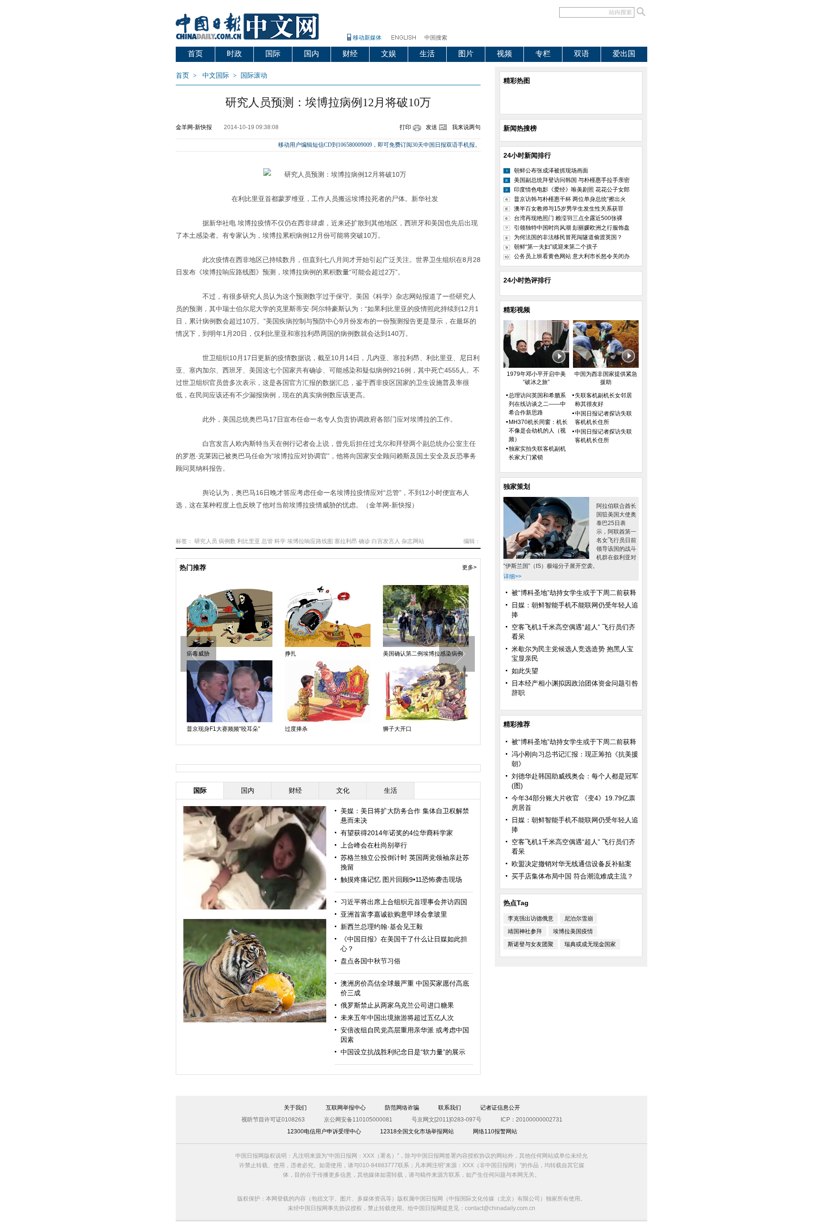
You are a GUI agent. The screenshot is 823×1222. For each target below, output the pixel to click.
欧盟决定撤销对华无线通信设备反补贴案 (572, 864)
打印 (405, 127)
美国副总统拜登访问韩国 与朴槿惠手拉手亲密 (572, 180)
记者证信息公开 (500, 1107)
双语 (581, 54)
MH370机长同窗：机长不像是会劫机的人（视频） (538, 431)
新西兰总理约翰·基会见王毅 (382, 926)
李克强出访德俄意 (530, 918)
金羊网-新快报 (194, 127)
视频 (504, 54)
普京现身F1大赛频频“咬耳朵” (223, 729)
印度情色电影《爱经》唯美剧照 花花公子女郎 (572, 189)
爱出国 (623, 54)
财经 (350, 54)
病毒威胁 (198, 653)
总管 (267, 541)
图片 (465, 54)
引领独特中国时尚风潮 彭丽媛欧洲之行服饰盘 (572, 227)
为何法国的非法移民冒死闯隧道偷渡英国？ (568, 237)
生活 (427, 54)
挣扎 (290, 653)
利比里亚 (248, 541)
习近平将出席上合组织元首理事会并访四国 (404, 902)
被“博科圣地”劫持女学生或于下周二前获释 (574, 592)
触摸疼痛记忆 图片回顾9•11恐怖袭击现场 (401, 879)
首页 (195, 54)
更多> (469, 567)
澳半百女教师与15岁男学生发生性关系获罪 (568, 208)
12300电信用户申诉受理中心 (324, 1131)
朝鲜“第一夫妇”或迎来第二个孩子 (556, 246)
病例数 (227, 541)
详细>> (512, 576)
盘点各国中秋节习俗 (371, 961)
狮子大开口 (397, 729)
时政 (234, 54)
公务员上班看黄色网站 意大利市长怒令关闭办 (572, 256)
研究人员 (205, 541)
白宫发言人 (385, 541)
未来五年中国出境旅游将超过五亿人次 (397, 1017)
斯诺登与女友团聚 (530, 944)
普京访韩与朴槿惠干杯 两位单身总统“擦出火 (570, 199)
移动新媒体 (367, 37)
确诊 (364, 541)
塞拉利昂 (345, 541)
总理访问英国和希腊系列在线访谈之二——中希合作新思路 (537, 404)
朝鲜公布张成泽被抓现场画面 (551, 170)
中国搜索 (435, 37)
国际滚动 (254, 75)
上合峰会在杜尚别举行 (374, 845)
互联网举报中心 (346, 1107)
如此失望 (525, 671)
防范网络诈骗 (402, 1107)
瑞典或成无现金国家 (590, 944)
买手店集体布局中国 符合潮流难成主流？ (572, 876)
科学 (280, 541)
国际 (273, 54)
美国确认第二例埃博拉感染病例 (423, 653)
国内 (311, 54)
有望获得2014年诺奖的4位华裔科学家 (397, 833)
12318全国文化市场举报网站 (417, 1131)
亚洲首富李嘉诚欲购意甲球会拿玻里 (394, 914)
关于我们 (295, 1107)
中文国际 (215, 75)
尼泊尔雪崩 (578, 918)
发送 (431, 127)
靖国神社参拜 (525, 931)
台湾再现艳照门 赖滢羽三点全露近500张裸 (568, 218)
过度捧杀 (296, 729)
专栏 (543, 54)
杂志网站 (412, 541)
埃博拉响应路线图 (310, 541)
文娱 (388, 54)
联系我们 (449, 1107)
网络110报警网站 (495, 1131)
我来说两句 (466, 127)
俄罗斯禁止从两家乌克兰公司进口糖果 (397, 1005)
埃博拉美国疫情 (573, 931)
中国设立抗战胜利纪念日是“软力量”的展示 (403, 1052)
